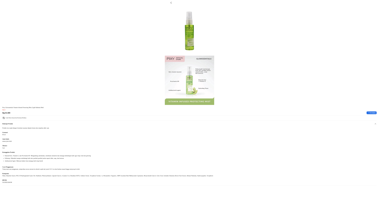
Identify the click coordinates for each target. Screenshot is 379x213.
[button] (189, 123)
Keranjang (372, 113)
